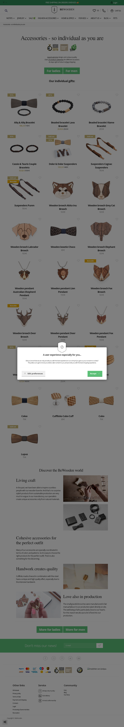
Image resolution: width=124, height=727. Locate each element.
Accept (93, 373)
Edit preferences (35, 373)
